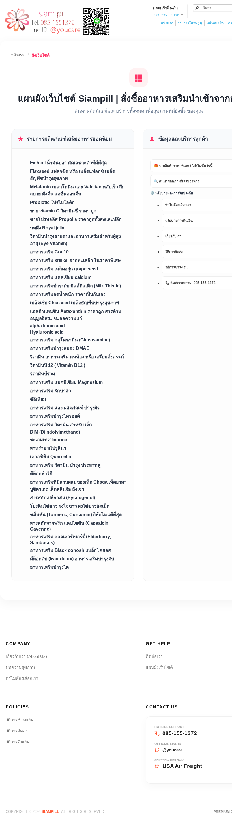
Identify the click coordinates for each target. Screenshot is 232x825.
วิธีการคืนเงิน (17, 741)
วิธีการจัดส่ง (16, 730)
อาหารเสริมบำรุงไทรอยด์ (55, 416)
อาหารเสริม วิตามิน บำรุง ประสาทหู (65, 465)
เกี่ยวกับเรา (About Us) (26, 656)
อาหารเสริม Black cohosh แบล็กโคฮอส (70, 550)
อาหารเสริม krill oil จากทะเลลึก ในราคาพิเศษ (75, 260)
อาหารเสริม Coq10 (49, 251)
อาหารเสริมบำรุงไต (49, 567)
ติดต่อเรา (154, 656)
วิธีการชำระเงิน (19, 719)
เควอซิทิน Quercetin (50, 456)
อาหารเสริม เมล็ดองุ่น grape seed (64, 268)
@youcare (172, 750)
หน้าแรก (167, 23)
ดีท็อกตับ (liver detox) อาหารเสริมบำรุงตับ (72, 558)
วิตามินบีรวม (42, 373)
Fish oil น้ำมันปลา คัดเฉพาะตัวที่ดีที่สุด (68, 162)
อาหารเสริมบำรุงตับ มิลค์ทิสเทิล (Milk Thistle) (75, 285)
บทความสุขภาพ (20, 667)
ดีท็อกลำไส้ (41, 473)
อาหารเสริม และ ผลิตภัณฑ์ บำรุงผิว (65, 407)
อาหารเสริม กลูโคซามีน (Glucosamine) (70, 339)
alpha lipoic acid (47, 325)
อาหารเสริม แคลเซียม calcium (60, 277)
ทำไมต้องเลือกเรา (22, 678)
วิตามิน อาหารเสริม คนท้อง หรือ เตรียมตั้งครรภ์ (77, 356)
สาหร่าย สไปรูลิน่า (48, 448)
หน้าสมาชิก (215, 23)
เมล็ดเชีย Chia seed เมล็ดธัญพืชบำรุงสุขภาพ (74, 302)
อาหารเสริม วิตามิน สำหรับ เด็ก (61, 424)
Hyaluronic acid (47, 332)
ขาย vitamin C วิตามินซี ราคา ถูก (63, 210)
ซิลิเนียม (38, 399)
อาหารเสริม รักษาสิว (50, 390)
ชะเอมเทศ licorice (48, 439)
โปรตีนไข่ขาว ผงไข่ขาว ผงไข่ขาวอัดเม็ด (69, 506)
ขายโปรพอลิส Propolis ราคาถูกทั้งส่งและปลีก (76, 219)
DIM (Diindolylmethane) (55, 432)
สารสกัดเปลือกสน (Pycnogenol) (62, 497)
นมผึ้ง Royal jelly (47, 227)
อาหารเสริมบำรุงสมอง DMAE (59, 348)
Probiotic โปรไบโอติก (52, 202)
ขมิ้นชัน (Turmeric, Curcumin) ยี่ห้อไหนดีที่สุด (76, 514)
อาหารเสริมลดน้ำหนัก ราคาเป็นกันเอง (68, 294)
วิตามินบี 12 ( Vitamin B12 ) (57, 365)
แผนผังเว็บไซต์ (159, 667)
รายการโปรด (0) (190, 23)
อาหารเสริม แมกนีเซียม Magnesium (66, 382)
